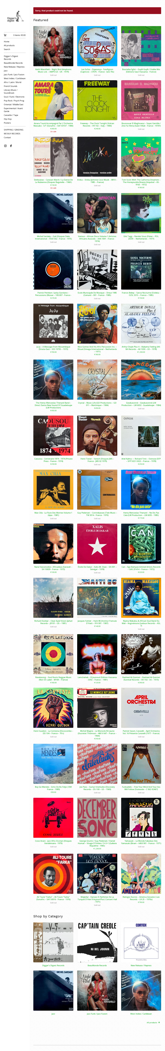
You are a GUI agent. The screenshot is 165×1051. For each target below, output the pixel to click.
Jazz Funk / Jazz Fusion (14, 74)
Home (6, 41)
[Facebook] (11, 145)
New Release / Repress (14, 66)
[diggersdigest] (15, 17)
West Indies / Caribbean (14, 78)
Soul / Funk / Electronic (14, 96)
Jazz (5, 70)
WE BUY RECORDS (12, 133)
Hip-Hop (8, 119)
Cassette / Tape (11, 115)
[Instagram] (5, 145)
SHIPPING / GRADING (13, 129)
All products (9, 45)
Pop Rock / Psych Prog (14, 100)
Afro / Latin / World (12, 82)
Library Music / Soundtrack (10, 91)
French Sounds (10, 86)
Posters (7, 123)
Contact (7, 137)
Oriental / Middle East (13, 104)
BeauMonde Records (13, 63)
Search (7, 49)
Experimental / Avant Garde (13, 110)
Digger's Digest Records (11, 57)
